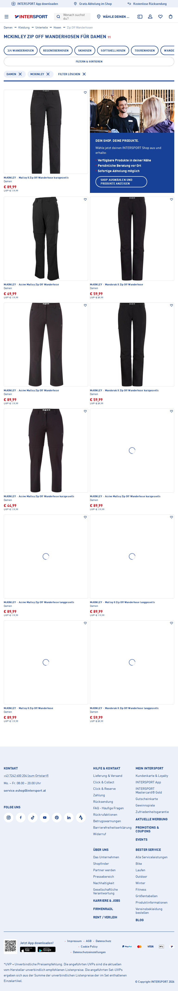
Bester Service (148, 850)
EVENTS (141, 839)
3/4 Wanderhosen (20, 50)
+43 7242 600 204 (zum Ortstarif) (26, 776)
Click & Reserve (104, 788)
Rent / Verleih (105, 917)
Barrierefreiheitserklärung (112, 827)
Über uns (100, 850)
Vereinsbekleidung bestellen (149, 910)
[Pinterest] (57, 817)
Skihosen (85, 50)
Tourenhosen (145, 50)
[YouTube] (45, 817)
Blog (140, 920)
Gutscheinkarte (147, 799)
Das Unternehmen (106, 857)
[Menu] (6, 16)
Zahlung (99, 795)
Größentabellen (147, 896)
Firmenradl (103, 909)
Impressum (74, 941)
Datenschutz (103, 941)
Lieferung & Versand (107, 776)
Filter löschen (69, 74)
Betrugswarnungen (107, 821)
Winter (140, 883)
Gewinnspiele (145, 805)
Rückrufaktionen (105, 814)
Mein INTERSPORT (149, 768)
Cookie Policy (89, 946)
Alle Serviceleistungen (152, 857)
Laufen (140, 870)
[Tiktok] (33, 817)
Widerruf (99, 834)
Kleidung (24, 27)
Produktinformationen (152, 902)
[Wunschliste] (160, 16)
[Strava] (81, 817)
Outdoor (141, 876)
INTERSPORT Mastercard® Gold (149, 790)
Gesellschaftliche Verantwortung (105, 891)
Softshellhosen (113, 50)
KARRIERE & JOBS (106, 900)
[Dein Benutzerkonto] (150, 16)
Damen (8, 27)
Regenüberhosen (56, 50)
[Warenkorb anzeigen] (170, 16)
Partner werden (104, 870)
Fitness (141, 889)
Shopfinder (101, 863)
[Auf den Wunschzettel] (85, 92)
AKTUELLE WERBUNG (152, 819)
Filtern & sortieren (89, 61)
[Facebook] (20, 817)
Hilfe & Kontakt (106, 768)
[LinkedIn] (69, 817)
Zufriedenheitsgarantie (152, 812)
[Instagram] (8, 817)
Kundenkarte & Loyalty (152, 776)
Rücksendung (103, 801)
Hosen (57, 27)
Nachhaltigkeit (103, 883)
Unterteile (41, 27)
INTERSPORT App (148, 782)
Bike (139, 863)
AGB (89, 941)
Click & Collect (103, 782)
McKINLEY (37, 74)
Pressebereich (103, 876)
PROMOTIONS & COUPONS (147, 829)
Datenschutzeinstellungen (89, 952)
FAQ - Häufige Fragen (108, 808)
